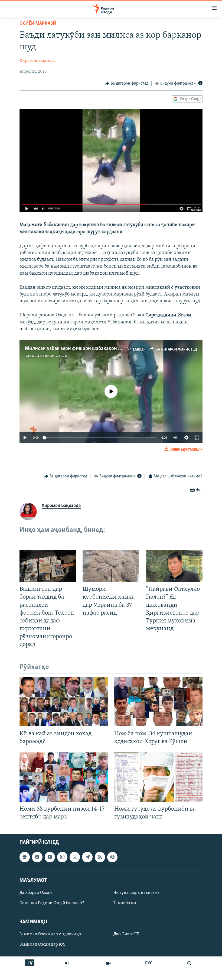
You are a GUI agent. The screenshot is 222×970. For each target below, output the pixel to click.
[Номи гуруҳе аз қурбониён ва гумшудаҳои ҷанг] (158, 777)
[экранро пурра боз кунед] (197, 437)
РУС (148, 963)
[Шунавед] (67, 963)
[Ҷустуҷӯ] (189, 963)
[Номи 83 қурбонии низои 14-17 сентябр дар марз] (63, 777)
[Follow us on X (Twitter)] (75, 857)
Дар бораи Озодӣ (35, 893)
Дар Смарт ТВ (126, 934)
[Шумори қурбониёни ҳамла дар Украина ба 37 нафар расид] (111, 566)
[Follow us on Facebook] (37, 857)
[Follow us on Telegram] (87, 857)
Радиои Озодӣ (53, 356)
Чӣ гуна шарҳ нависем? (136, 893)
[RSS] (100, 857)
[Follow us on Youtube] (50, 857)
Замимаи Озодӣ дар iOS (42, 945)
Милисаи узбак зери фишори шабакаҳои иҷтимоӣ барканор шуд (98, 348)
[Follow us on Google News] (24, 857)
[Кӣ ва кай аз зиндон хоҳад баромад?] (63, 701)
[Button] (126, 83)
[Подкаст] (112, 857)
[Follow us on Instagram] (62, 857)
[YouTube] (108, 963)
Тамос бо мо (124, 903)
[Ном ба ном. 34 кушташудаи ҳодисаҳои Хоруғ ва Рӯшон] (158, 701)
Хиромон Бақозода (37, 61)
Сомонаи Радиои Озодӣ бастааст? (51, 903)
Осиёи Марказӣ (37, 23)
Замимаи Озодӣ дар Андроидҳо (50, 934)
